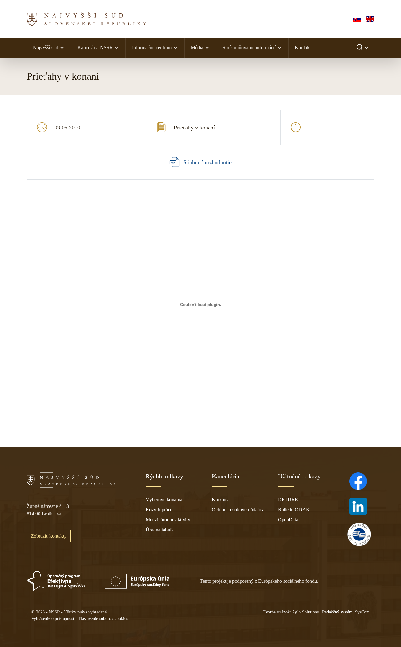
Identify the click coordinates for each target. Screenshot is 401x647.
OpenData (288, 519)
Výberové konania (164, 499)
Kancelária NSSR (95, 47)
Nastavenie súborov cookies (103, 618)
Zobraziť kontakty (49, 536)
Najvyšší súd (45, 47)
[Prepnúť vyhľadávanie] (363, 48)
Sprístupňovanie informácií (249, 47)
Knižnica (221, 499)
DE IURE (288, 499)
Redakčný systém (337, 612)
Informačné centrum (152, 47)
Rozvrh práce (159, 509)
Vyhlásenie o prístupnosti (53, 618)
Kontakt (303, 47)
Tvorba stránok (276, 612)
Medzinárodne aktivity (168, 519)
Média (197, 47)
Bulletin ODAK (294, 509)
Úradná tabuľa (160, 529)
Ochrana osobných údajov (238, 509)
